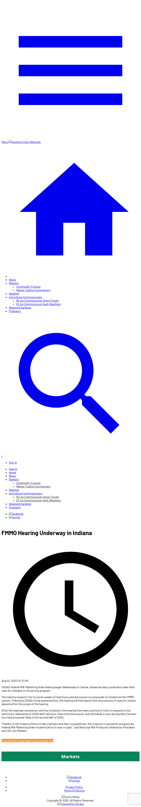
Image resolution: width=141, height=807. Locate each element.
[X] (14, 517)
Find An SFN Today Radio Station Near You (27, 740)
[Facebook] (16, 513)
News (12, 279)
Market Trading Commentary (33, 290)
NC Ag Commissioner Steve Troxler (37, 300)
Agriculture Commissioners (25, 297)
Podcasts (15, 311)
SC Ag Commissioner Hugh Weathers (38, 304)
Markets (14, 283)
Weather (14, 293)
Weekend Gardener (20, 307)
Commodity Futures (28, 286)
